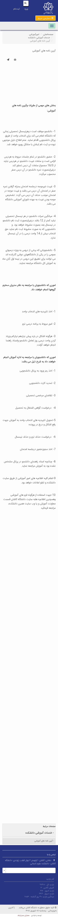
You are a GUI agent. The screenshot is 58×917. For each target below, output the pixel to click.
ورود (26, 9)
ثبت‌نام (16, 9)
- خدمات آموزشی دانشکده (39, 833)
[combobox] (29, 870)
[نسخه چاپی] (15, 60)
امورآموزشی (34, 34)
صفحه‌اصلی (48, 34)
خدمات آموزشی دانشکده (39, 38)
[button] (45, 18)
